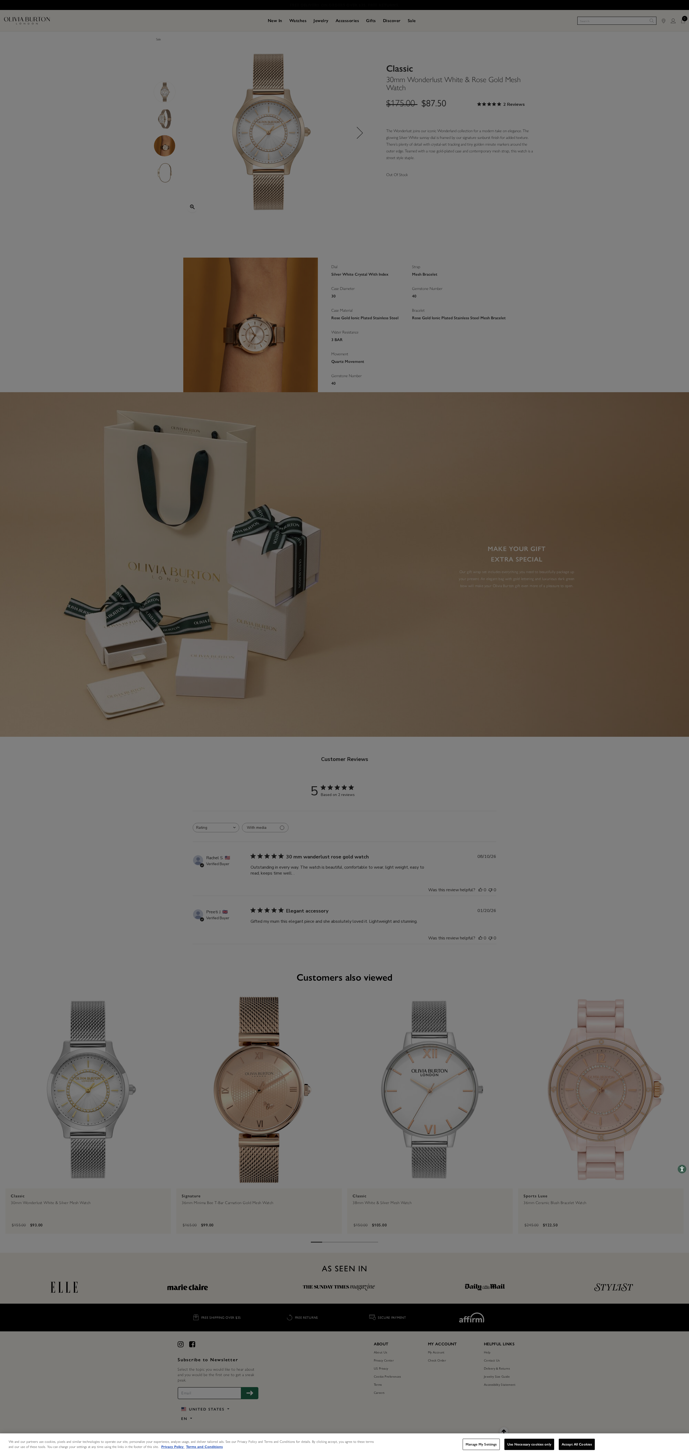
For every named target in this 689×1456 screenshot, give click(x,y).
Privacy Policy (173, 1447)
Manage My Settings (481, 1444)
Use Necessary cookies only (529, 1444)
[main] (344, 1444)
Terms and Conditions (204, 1447)
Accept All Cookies (577, 1444)
